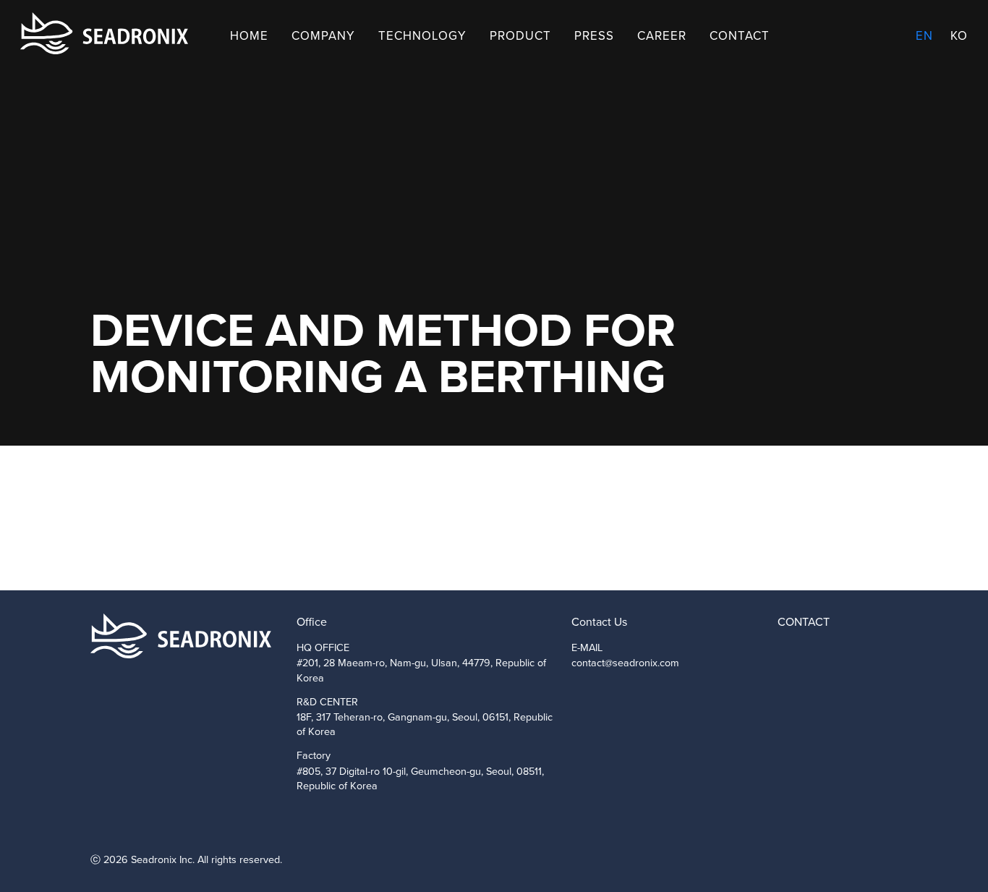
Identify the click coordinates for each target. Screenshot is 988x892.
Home (249, 36)
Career (661, 36)
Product (520, 36)
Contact (740, 36)
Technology (422, 36)
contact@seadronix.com (625, 662)
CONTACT (804, 621)
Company (323, 36)
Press (594, 36)
